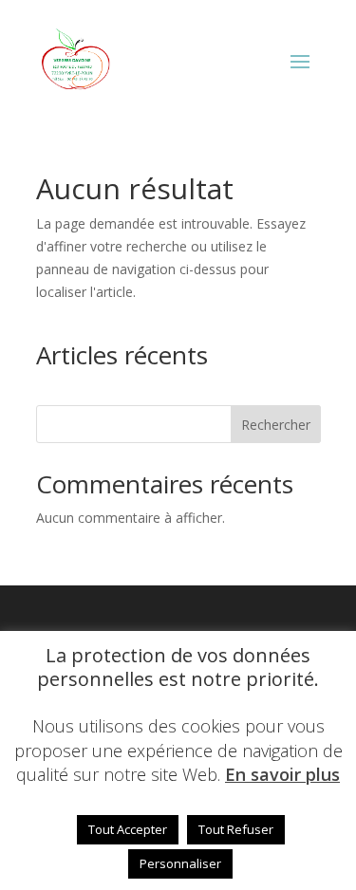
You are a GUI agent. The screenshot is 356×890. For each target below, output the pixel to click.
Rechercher (275, 425)
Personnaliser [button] (180, 863)
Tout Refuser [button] (235, 829)
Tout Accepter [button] (127, 829)
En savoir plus (282, 774)
